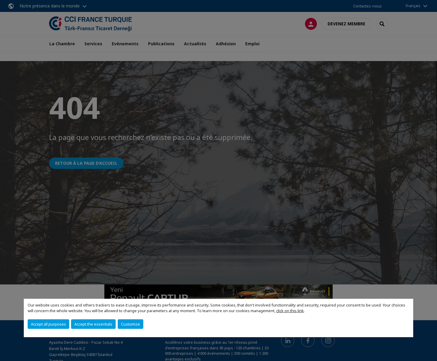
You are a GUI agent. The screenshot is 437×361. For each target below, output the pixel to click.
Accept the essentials (93, 324)
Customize (130, 324)
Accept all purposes (48, 324)
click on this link (290, 310)
